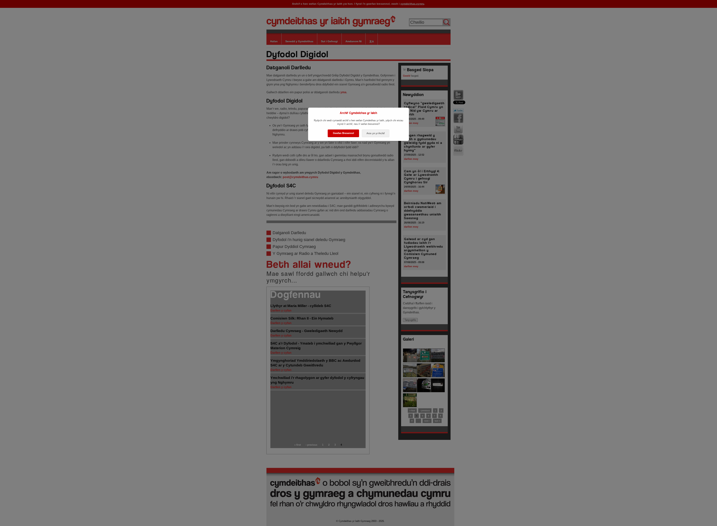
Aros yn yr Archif (376, 133)
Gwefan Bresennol (343, 133)
